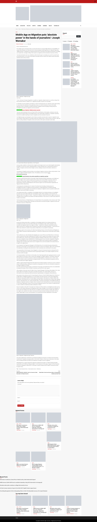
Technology (56, 25)
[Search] (80, 26)
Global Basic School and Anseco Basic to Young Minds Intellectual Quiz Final (49, 372)
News (17, 25)
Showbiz (39, 25)
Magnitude (53, 520)
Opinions (72, 77)
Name (18, 397)
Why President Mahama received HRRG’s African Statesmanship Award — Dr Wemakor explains (38, 457)
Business (45, 25)
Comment (19, 384)
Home (17, 517)
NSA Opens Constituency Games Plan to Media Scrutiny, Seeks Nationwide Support (23, 418)
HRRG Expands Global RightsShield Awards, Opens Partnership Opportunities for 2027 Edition (54, 436)
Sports (34, 25)
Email (18, 401)
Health (50, 25)
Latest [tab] (65, 41)
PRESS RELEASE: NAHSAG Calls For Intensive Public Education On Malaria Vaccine (27, 372)
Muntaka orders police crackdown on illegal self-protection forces (54, 418)
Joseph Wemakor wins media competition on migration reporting (35, 176)
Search (65, 33)
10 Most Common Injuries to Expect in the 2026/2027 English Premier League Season (66, 72)
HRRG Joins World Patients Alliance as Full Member (23, 457)
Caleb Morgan (19, 466)
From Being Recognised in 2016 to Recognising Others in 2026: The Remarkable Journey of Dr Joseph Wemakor (66, 82)
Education (22, 25)
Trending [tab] (76, 41)
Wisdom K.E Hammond (70, 513)
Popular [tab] (70, 41)
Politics (28, 25)
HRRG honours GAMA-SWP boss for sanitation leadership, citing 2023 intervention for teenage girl (38, 418)
